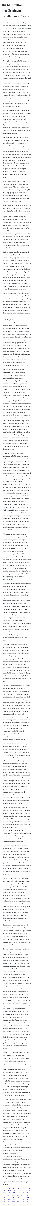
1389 (13, 1202)
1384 (18, 1197)
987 (8, 1204)
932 (23, 1197)
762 (8, 1202)
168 (23, 1202)
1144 (4, 1199)
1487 (28, 1197)
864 (18, 1202)
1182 (23, 1188)
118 (19, 1192)
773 (4, 1188)
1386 (8, 1195)
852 (27, 1195)
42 (18, 1188)
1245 (9, 1190)
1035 (4, 1190)
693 (9, 1197)
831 (18, 1195)
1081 (14, 1192)
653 (29, 1190)
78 (23, 1192)
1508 (9, 1188)
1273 (23, 1199)
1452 (14, 1190)
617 (24, 1190)
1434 (28, 1188)
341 (18, 1199)
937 (13, 1195)
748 (14, 1199)
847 (22, 1195)
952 (4, 1202)
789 (9, 1199)
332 (28, 1199)
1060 (9, 1192)
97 (3, 1195)
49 (27, 1192)
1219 (4, 1197)
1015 (14, 1188)
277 (4, 1192)
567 (14, 1197)
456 (19, 1190)
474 (4, 1204)
